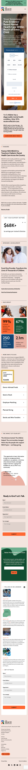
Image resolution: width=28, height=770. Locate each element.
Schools (2, 736)
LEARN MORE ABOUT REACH (12, 136)
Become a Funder (5, 209)
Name (4, 500)
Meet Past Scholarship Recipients (9, 292)
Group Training (4, 738)
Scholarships (3, 744)
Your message (6, 521)
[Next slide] (16, 479)
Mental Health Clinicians (6, 730)
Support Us (3, 750)
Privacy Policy (4, 761)
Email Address (6, 507)
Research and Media (5, 749)
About (2, 745)
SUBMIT (14, 534)
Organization (6, 514)
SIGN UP (14, 572)
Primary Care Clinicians (5, 729)
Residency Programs (5, 732)
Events (2, 741)
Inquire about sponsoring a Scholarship (10, 288)
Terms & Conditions (23, 761)
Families (2, 734)
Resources (3, 747)
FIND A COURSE (5, 754)
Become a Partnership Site (6, 740)
